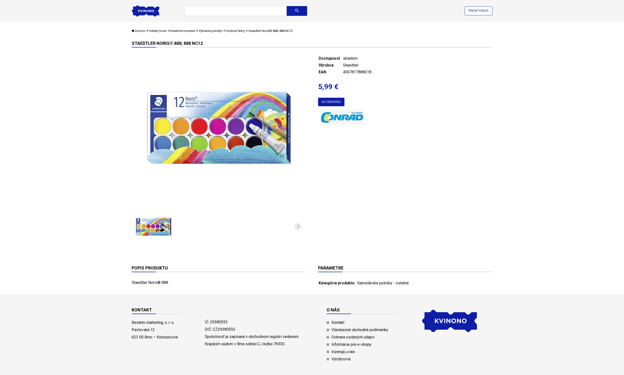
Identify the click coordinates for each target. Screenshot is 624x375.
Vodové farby (235, 31)
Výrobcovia (341, 359)
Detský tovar (157, 31)
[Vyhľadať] (297, 11)
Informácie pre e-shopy (351, 344)
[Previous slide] (139, 227)
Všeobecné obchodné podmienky (360, 329)
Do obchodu (331, 102)
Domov (140, 31)
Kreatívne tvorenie (182, 31)
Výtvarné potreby (210, 31)
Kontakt (338, 322)
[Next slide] (298, 227)
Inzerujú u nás (343, 351)
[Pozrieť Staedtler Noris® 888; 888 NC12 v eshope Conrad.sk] (342, 122)
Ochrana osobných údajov (353, 337)
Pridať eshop (478, 10)
